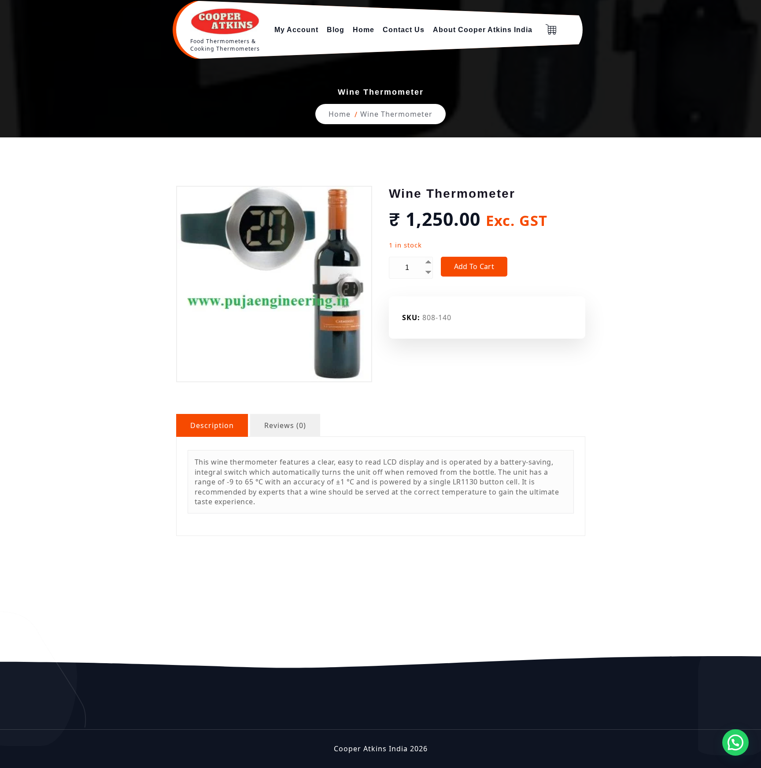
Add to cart (474, 266)
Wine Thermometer (396, 114)
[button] (735, 742)
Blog (335, 29)
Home (363, 29)
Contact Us (404, 29)
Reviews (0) (285, 425)
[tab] (212, 425)
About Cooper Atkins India (482, 29)
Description (212, 425)
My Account (296, 29)
